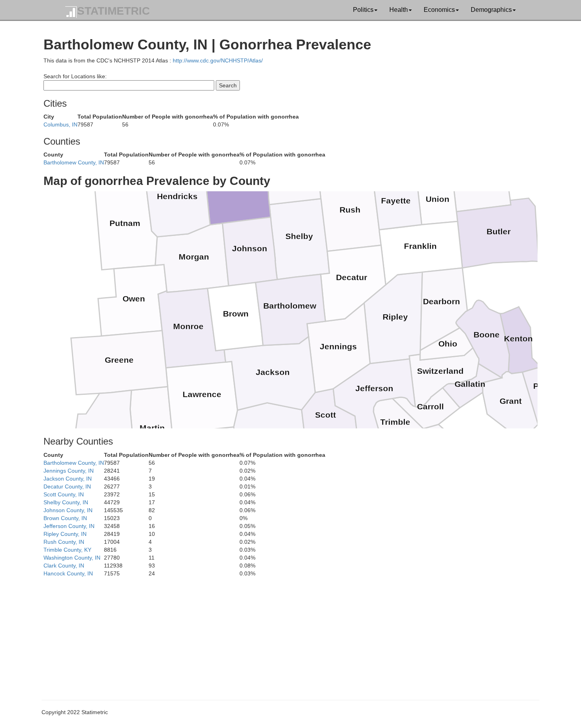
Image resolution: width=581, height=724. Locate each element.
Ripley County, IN (65, 534)
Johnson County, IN (67, 510)
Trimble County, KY (67, 550)
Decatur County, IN (67, 486)
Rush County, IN (63, 542)
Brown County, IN (65, 518)
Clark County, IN (63, 565)
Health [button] (398, 9)
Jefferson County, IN (68, 526)
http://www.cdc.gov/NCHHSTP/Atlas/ (218, 60)
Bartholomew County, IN (73, 162)
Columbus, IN (60, 124)
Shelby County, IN (65, 502)
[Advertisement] (280, 632)
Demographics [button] (491, 9)
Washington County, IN (71, 557)
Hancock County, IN (68, 573)
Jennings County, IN (68, 471)
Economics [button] (439, 9)
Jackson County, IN (67, 478)
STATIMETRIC (113, 11)
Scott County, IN (63, 494)
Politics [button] (363, 9)
